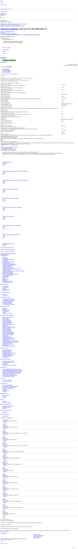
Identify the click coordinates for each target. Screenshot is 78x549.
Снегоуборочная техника (5, 297)
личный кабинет (3, 14)
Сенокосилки (5, 260)
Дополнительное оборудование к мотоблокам (12, 268)
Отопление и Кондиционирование (7, 315)
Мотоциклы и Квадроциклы (8, 406)
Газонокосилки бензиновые (8, 259)
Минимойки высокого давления (9, 387)
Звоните (2, 2)
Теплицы (4, 294)
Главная (2, 25)
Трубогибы (5, 364)
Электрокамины (6, 339)
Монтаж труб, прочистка (5, 359)
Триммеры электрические (8, 265)
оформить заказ (3, 20)
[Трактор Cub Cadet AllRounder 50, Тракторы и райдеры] (7, 31)
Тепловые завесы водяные (8, 337)
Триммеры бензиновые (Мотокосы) (10, 264)
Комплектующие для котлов (8, 343)
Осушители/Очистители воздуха (9, 346)
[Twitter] (7, 66)
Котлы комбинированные (8, 322)
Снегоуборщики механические (9, 304)
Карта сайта (24, 23)
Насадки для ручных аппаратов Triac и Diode (11, 372)
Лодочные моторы (4, 393)
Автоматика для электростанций (9, 353)
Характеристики (6, 68)
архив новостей (3, 533)
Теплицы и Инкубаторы (5, 292)
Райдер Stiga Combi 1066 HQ (8, 216)
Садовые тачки (6, 277)
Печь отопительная (6, 328)
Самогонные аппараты (4, 413)
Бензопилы (5, 257)
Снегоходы (5, 408)
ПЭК (4, 53)
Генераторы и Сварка (4, 347)
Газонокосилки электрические (9, 261)
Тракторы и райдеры (15, 25)
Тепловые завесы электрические (9, 338)
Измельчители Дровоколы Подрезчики (10, 273)
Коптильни (5, 290)
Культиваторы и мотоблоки (8, 267)
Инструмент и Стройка (5, 306)
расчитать (9, 47)
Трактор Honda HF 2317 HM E (9, 243)
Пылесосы (5, 389)
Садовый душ (5, 287)
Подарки (2, 399)
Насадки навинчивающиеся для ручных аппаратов (13, 370)
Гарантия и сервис (6, 72)
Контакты (6, 23)
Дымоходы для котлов (7, 329)
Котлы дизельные (6, 319)
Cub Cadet (22, 25)
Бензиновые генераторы (7, 349)
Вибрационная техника (7, 313)
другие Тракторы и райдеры (7, 148)
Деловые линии (6, 49)
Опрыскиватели (6, 276)
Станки (4, 312)
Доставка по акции (6, 402)
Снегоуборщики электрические (9, 300)
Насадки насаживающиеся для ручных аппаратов (12, 371)
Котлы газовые (6, 318)
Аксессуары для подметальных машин (10, 386)
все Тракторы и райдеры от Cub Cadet (9, 149)
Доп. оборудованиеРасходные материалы (7, 70)
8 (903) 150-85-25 (3, 4)
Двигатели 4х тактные (7, 380)
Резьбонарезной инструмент (8, 362)
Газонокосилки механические (8, 263)
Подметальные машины (7, 302)
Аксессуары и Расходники (8, 281)
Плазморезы (5, 357)
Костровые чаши (6, 289)
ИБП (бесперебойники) (7, 354)
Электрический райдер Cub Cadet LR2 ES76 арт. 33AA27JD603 (15, 171)
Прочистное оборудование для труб (10, 365)
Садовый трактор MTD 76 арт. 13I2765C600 (11, 234)
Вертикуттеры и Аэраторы (8, 272)
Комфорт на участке (4, 284)
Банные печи (5, 325)
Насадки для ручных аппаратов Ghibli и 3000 (11, 373)
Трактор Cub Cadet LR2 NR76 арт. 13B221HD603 (12, 207)
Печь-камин (5, 335)
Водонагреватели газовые (8, 334)
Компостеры (5, 280)
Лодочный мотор (6, 395)
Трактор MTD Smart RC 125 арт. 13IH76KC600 (12, 225)
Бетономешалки (6, 311)
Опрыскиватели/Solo (4, 531)
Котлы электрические (7, 320)
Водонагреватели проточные (8, 332)
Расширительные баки (7, 330)
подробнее (5, 421)
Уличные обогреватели (7, 342)
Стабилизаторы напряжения (8, 355)
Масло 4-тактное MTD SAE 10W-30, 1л (32, 34)
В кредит (9, 60)
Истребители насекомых (7, 282)
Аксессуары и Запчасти (7, 303)
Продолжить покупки (4, 249)
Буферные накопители (7, 326)
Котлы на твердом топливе (8, 317)
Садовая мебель (6, 286)
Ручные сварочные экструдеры (9, 374)
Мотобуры (5, 308)
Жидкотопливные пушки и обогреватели (11, 340)
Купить (1, 139)
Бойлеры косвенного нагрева (8, 324)
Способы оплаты (3, 62)
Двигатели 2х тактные (7, 381)
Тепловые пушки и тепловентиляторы (10, 341)
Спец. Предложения (4, 254)
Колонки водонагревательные (8, 333)
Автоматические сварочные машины (10, 375)
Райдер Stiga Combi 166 (7, 162)
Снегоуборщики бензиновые (8, 299)
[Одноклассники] (8, 66)
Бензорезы (5, 309)
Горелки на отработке (7, 321)
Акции (1, 23)
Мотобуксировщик (6, 407)
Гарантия (19, 23)
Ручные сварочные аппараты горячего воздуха (12, 369)
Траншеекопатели (6, 310)
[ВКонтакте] (6, 66)
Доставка (15, 23)
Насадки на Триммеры (7, 266)
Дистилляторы (5, 415)
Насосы (4, 278)
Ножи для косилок (6, 262)
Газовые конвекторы (7, 323)
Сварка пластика (3, 367)
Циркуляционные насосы (8, 331)
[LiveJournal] (11, 66)
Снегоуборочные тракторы (8, 301)
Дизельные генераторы (7, 350)
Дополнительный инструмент (8, 376)
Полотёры (5, 391)
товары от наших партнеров (5, 410)
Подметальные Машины (7, 385)
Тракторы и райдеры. (9, 29)
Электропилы (5, 258)
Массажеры (5, 412)
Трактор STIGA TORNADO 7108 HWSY (11, 198)
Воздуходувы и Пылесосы (8, 274)
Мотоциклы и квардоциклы (5, 404)
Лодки (4, 396)
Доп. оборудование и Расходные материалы (9, 147)
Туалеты (4, 288)
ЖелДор (4, 51)
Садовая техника (7, 25)
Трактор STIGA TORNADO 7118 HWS (10, 189)
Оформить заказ (12, 249)
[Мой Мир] (10, 66)
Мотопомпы (5, 279)
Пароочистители (6, 390)
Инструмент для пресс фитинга (9, 361)
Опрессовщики (6, 363)
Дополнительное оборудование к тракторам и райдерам (13, 270)
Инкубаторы (5, 295)
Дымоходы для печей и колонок (9, 327)
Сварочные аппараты (7, 356)
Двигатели (2, 378)
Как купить (10, 23)
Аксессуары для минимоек (8, 388)
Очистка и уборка (3, 383)
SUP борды (5, 397)
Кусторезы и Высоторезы (8, 271)
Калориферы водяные (7, 336)
